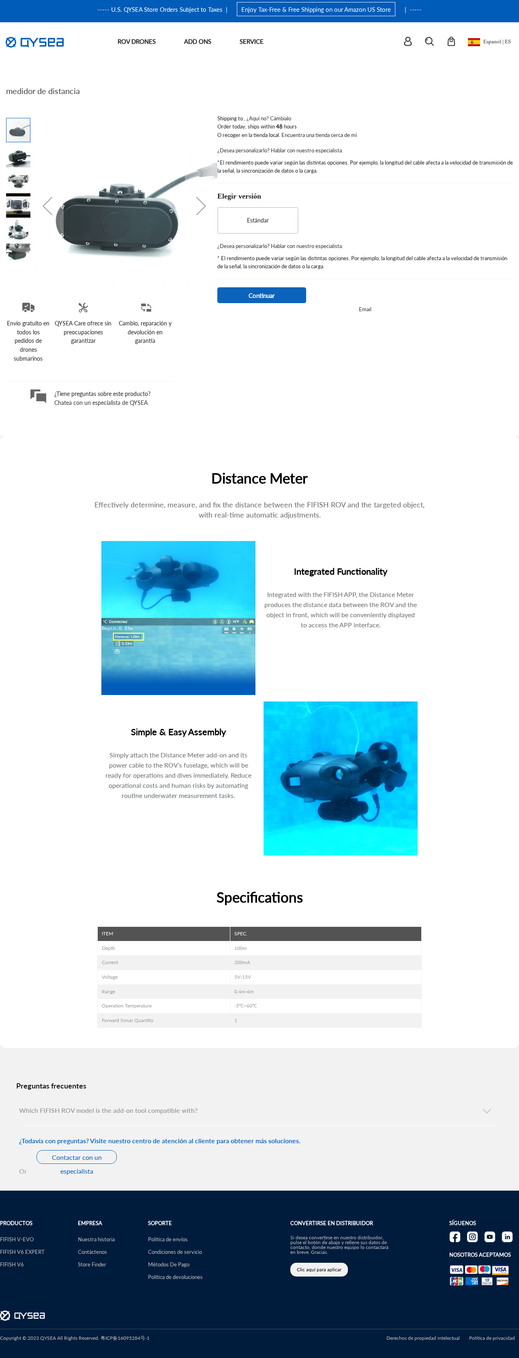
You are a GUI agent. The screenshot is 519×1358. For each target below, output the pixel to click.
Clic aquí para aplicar (319, 1269)
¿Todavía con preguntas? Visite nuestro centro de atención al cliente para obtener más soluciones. (159, 1140)
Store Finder (92, 1264)
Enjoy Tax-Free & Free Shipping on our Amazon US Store (316, 9)
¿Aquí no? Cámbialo (269, 118)
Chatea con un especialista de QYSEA (101, 402)
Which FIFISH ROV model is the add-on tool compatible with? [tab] (108, 1110)
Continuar (262, 295)
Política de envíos (168, 1239)
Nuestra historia (96, 1239)
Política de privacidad (492, 1337)
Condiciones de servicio (175, 1251)
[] (413, 42)
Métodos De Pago (168, 1264)
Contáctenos (92, 1251)
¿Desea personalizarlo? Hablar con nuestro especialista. (280, 150)
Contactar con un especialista (77, 1158)
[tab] (259, 1072)
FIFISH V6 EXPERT (22, 1251)
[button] (47, 206)
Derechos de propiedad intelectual (423, 1337)
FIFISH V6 (12, 1264)
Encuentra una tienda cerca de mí (319, 135)
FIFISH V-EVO (17, 1239)
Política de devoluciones (175, 1277)
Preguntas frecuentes (51, 1085)
